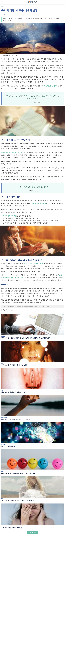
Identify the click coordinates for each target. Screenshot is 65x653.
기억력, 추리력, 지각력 (38, 203)
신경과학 (3, 336)
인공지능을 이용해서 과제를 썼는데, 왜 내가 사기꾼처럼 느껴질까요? (25, 338)
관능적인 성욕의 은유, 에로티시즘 (13, 392)
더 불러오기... (32, 532)
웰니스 (2, 363)
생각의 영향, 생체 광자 (9, 446)
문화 (2, 6)
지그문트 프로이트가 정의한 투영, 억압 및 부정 (17, 501)
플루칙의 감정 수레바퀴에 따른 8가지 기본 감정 (18, 473)
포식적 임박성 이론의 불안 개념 (12, 528)
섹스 (2, 390)
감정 (2, 471)
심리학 (2, 526)
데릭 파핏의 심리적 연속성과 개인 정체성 (15, 419)
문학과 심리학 (4, 417)
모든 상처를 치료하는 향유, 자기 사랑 (14, 365)
